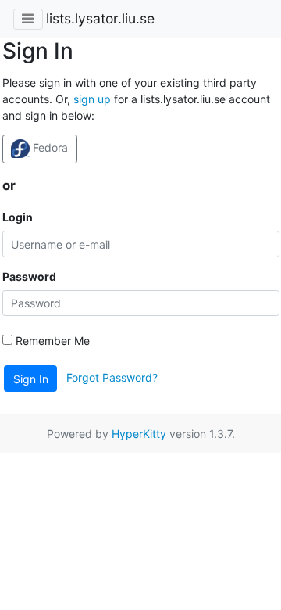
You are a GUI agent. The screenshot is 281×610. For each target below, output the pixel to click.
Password (29, 276)
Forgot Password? (112, 377)
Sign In (30, 379)
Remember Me (51, 340)
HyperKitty (139, 433)
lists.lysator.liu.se (100, 18)
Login (17, 217)
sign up (92, 99)
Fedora (49, 147)
